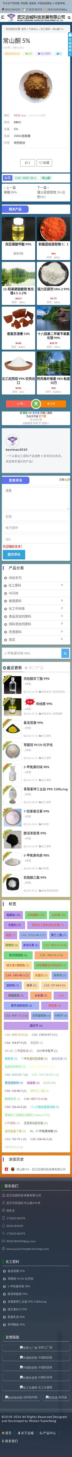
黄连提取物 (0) (14, 1082)
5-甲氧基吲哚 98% (36, 767)
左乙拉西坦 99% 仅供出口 (18, 380)
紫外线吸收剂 (21, 1005)
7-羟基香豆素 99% (36, 811)
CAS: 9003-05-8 (55, 945)
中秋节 (61, 1015)
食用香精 (57, 713)
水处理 (59, 915)
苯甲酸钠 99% (16, 1324)
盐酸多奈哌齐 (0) (15, 1066)
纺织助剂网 (30, 1397)
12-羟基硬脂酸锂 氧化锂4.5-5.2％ (18, 291)
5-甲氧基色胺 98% (36, 855)
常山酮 (46, 178)
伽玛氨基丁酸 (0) (15, 1131)
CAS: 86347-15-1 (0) (42, 1066)
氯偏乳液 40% (16, 1317)
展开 (70, 48)
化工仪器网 (45, 1387)
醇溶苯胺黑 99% (35, 833)
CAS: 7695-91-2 (51, 955)
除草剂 (60, 975)
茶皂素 (54, 1005)
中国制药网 (45, 1357)
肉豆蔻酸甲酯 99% (18, 244)
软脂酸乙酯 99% (35, 877)
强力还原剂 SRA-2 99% (53, 289)
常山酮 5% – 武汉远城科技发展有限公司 (41, 1169)
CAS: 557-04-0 (55, 985)
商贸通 (62, 1397)
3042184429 (12, 9)
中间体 (13, 593)
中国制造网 (45, 1367)
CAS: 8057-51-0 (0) (35, 1098)
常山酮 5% (16, 40)
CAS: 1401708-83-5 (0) (45, 1074)
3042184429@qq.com (21, 1241)
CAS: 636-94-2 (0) (41, 1139)
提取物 (12, 985)
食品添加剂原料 (20, 616)
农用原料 (15, 632)
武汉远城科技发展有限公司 (23, 1195)
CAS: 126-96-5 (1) (15, 1090)
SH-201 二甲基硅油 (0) (19, 1050)
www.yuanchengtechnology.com (27, 1248)
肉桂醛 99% (44, 704)
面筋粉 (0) (36, 1042)
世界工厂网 (45, 1347)
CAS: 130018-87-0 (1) (45, 1034)
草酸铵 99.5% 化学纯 (38, 745)
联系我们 (11, 1441)
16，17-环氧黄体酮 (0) (43, 1131)
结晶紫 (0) (33, 1082)
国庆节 (36, 1025)
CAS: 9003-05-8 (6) (16, 1034)
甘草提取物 (41, 1015)
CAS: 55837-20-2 (25, 178)
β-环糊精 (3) (12, 1123)
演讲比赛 (30, 945)
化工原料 (45, 29)
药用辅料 (36, 915)
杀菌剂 (14, 925)
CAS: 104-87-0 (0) (15, 1042)
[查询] (65, 653)
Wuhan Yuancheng (42, 1421)
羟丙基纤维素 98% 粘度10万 (53, 380)
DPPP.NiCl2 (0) (14, 1147)
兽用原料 (15, 601)
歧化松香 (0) (59, 1058)
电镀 (10, 935)
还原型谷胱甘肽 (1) (36, 1123)
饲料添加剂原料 (20, 624)
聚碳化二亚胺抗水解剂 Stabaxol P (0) (27, 1115)
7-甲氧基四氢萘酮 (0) (34, 1058)
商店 (12, 639)
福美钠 (13, 915)
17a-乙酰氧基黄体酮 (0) (44, 1107)
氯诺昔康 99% (33, 722)
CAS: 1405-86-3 (17, 975)
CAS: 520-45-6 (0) (15, 1107)
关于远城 (27, 1433)
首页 (23, 29)
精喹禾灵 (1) (12, 1098)
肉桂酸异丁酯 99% (37, 678)
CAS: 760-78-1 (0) (15, 1139)
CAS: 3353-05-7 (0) (16, 1074)
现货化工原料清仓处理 (48, 925)
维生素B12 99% (17, 1309)
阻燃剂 (11, 945)
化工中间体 (17, 608)
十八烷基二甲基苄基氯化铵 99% (54, 336)
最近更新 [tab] (14, 667)
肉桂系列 (15, 578)
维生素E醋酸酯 (17, 965)
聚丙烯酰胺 (18, 955)
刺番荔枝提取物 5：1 (53, 244)
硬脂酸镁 (16, 995)
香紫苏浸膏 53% (18, 334)
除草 (31, 985)
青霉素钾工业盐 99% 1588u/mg (46, 789)
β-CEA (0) (50, 1082)
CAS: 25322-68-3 (33, 935)
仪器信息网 (45, 1377)
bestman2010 (16, 449)
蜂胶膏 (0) (11, 1058)
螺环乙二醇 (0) (39, 1090)
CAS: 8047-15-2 (16, 1015)
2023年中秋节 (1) (47, 1050)
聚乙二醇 (58, 935)
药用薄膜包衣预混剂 (51, 965)
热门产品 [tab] (36, 667)
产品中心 (33, 29)
